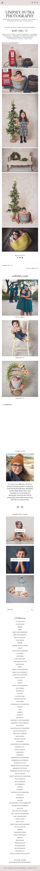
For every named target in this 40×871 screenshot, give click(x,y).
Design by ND (32, 868)
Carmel (20, 643)
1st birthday (20, 624)
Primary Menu (1, 2)
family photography (20, 672)
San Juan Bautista (20, 816)
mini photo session (20, 733)
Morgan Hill (8, 35)
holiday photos (20, 699)
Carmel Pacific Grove (20, 645)
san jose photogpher (20, 811)
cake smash (20, 640)
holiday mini (20, 696)
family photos (20, 677)
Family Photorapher (20, 675)
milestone (20, 725)
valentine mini (20, 845)
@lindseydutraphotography (20, 862)
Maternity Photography (20, 723)
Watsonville (20, 851)
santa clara (20, 819)
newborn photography (14, 37)
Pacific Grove (20, 773)
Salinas (20, 38)
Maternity (26, 34)
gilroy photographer (20, 685)
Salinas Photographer (20, 805)
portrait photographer (20, 792)
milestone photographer (20, 728)
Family (13, 34)
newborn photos (20, 763)
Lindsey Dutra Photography (20, 14)
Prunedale (20, 797)
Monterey (34, 34)
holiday (20, 693)
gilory (20, 680)
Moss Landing (20, 749)
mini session (20, 736)
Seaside (20, 829)
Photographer (28, 37)
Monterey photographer (20, 744)
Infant (20, 707)
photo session (20, 779)
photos (20, 787)
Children (20, 653)
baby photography (20, 635)
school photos (20, 827)
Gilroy (19, 34)
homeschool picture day (20, 704)
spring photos (20, 843)
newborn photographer (28, 35)
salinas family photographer (20, 803)
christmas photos (20, 661)
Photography (12, 38)
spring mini (20, 840)
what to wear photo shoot (20, 853)
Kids (20, 709)
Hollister (20, 701)
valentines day (20, 848)
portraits (20, 795)
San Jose (20, 808)
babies (20, 627)
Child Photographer (20, 651)
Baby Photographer (20, 632)
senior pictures (20, 832)
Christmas (20, 656)
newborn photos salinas (20, 765)
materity (20, 715)
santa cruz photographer (20, 824)
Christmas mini (20, 659)
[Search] (32, 610)
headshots (20, 691)
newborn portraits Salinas (20, 771)
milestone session (20, 731)
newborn (16, 35)
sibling (20, 837)
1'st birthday (20, 621)
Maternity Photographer (20, 720)
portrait (20, 789)
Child (8, 34)
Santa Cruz (28, 38)
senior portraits (20, 835)
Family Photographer (20, 669)
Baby (3, 34)
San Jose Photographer (20, 813)
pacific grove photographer (20, 776)
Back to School (20, 637)
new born (20, 752)
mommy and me (20, 739)
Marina (20, 712)
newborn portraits (20, 768)
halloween (20, 688)
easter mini (20, 664)
